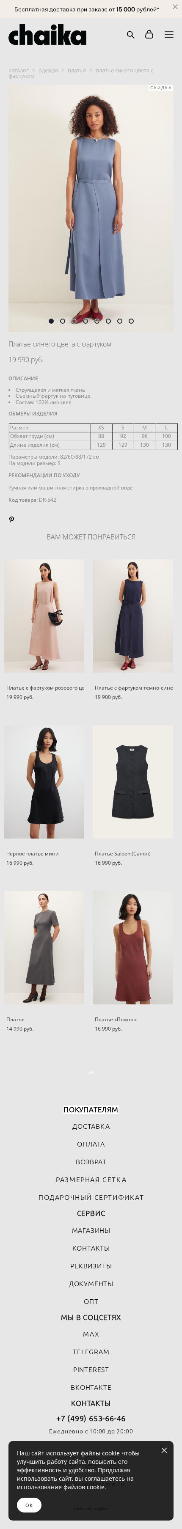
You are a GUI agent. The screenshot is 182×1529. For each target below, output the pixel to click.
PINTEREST (91, 1369)
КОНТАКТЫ (91, 1248)
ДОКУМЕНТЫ (91, 1283)
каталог (18, 70)
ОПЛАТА (91, 1144)
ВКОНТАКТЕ (91, 1387)
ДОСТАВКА (91, 1126)
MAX (91, 1334)
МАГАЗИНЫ (91, 1230)
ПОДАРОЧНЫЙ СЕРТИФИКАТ (91, 1197)
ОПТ (91, 1301)
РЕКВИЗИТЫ (91, 1266)
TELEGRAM (91, 1352)
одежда (48, 70)
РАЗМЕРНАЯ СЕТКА (91, 1179)
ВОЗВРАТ (91, 1162)
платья (77, 70)
